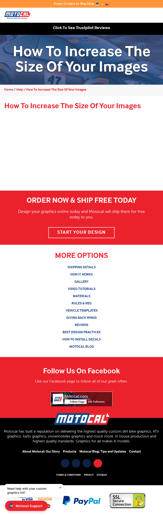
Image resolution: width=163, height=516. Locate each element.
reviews (81, 325)
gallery (81, 282)
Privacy (89, 474)
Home (8, 90)
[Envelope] (98, 463)
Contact (135, 451)
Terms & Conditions (68, 474)
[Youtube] (76, 463)
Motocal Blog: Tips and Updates (102, 451)
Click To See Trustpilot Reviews (81, 28)
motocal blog (81, 347)
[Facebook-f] (65, 463)
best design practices (82, 332)
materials (81, 296)
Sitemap (102, 474)
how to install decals (81, 339)
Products (69, 451)
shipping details (81, 267)
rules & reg (81, 303)
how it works (81, 274)
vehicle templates (82, 311)
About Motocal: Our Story (41, 451)
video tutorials (82, 289)
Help (19, 90)
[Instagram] (87, 463)
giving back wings (81, 318)
